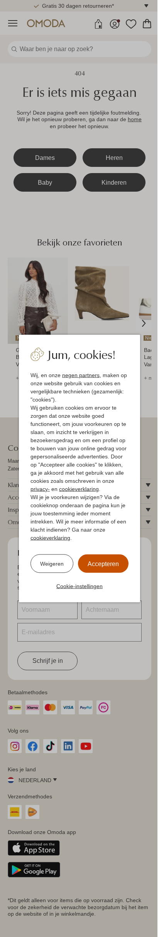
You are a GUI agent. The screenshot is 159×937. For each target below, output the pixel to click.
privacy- (40, 489)
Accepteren (103, 564)
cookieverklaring (79, 489)
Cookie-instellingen (79, 586)
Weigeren (52, 563)
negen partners (81, 375)
